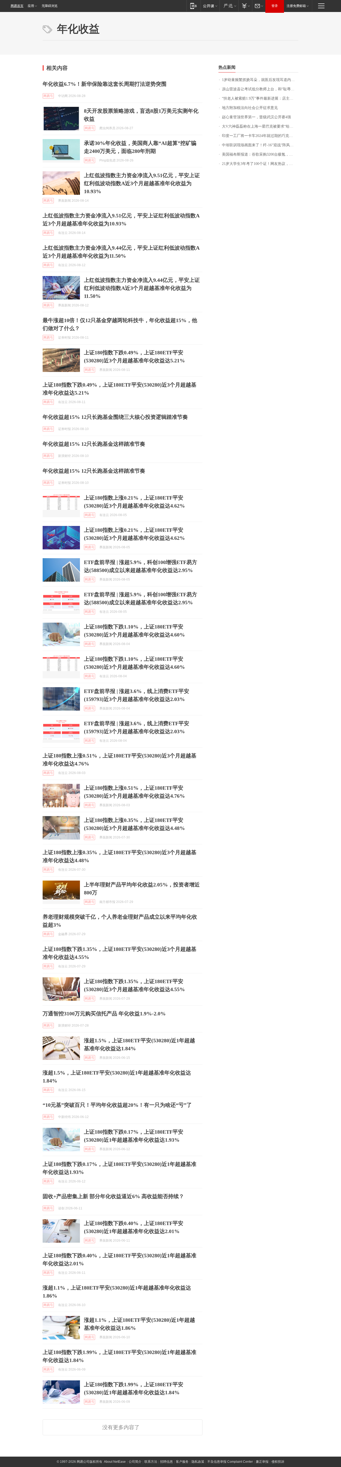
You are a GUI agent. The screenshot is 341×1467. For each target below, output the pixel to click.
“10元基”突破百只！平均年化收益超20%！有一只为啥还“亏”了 (117, 1105)
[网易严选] (229, 5)
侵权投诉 (277, 1462)
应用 (31, 6)
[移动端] (193, 5)
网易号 (48, 96)
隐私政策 (198, 1462)
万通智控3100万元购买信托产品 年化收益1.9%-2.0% (104, 1013)
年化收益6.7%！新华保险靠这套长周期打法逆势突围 (105, 84)
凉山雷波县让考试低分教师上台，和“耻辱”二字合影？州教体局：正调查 (260, 89)
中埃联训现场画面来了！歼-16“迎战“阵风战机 (259, 145)
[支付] (245, 5)
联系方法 (150, 1462)
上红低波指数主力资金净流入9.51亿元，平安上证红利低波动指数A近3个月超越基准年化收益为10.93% (142, 183)
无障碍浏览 (50, 6)
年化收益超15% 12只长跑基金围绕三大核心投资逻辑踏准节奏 (115, 417)
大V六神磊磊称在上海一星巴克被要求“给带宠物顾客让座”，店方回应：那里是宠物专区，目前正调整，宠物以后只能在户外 (260, 126)
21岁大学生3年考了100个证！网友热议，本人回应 (260, 164)
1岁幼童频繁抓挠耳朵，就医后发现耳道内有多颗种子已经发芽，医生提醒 (260, 80)
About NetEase (115, 1462)
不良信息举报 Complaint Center (230, 1462)
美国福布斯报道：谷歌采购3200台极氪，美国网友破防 (260, 154)
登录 (274, 6)
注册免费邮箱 (296, 6)
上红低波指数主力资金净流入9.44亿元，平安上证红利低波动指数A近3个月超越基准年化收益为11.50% (142, 288)
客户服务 (182, 1462)
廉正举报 (262, 1462)
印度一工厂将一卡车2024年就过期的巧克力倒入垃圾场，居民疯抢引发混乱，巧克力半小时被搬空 (260, 136)
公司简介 (135, 1462)
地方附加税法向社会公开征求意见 (250, 108)
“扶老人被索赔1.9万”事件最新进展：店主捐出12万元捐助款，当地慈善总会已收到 (260, 98)
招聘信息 (166, 1462)
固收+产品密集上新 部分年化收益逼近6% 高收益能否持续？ (113, 1196)
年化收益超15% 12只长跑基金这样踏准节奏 (94, 444)
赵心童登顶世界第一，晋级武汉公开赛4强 (256, 117)
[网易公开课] (210, 5)
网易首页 (17, 6)
